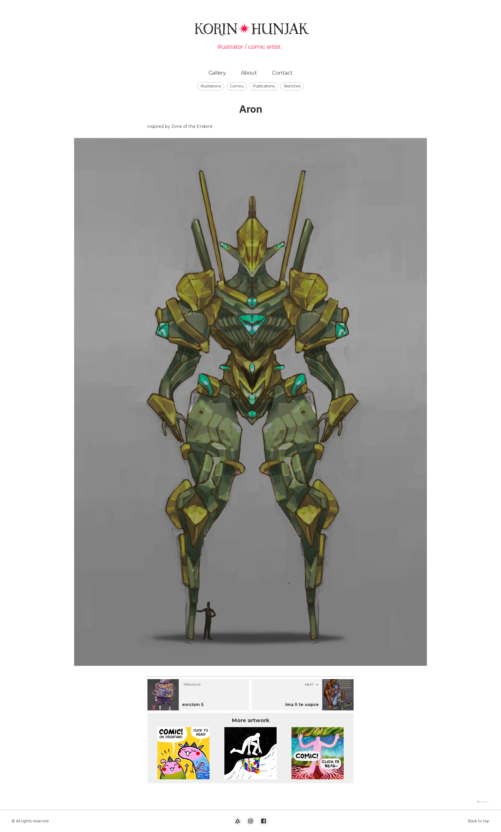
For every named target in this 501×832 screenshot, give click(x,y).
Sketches (292, 86)
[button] (483, 802)
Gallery (217, 73)
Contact (282, 73)
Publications (264, 86)
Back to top (478, 821)
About (249, 73)
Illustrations (210, 86)
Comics (236, 86)
